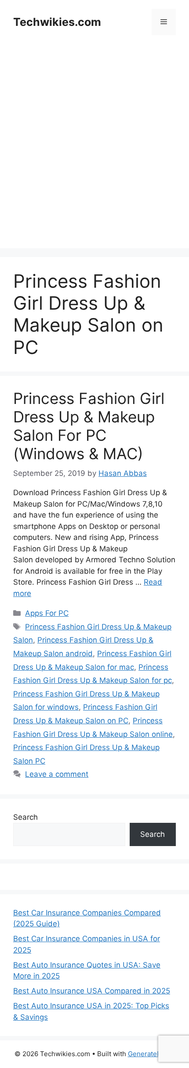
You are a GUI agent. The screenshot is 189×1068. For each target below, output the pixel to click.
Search (25, 817)
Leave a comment (56, 774)
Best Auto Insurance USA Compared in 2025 (91, 990)
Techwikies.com (57, 22)
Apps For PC (47, 613)
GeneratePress (151, 1054)
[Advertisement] (94, 154)
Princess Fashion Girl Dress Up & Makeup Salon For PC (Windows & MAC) (88, 426)
